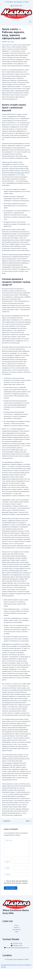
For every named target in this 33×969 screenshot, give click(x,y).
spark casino (20, 173)
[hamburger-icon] (30, 21)
